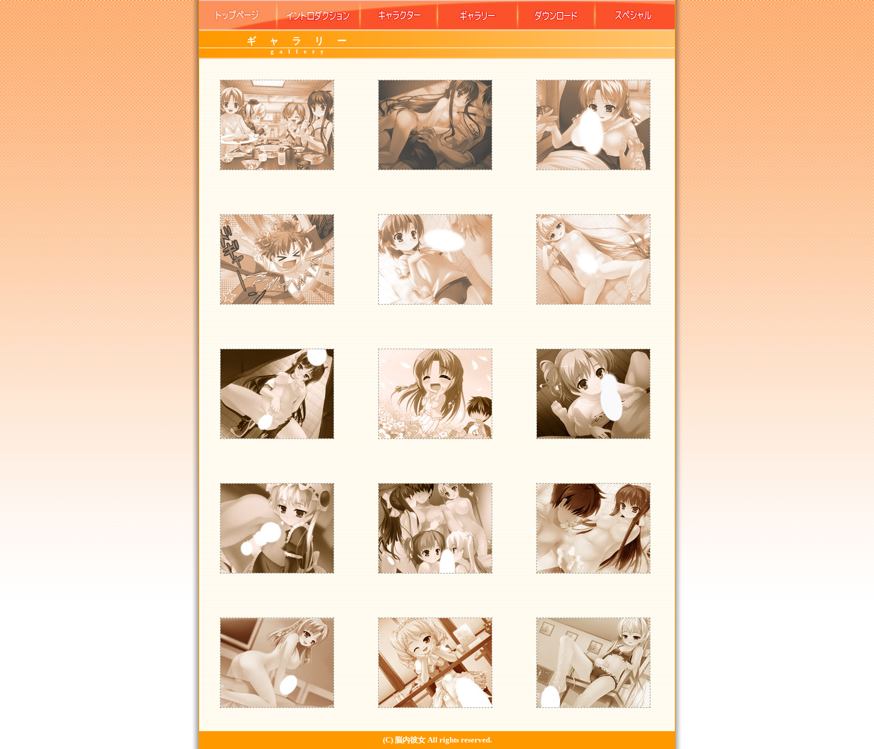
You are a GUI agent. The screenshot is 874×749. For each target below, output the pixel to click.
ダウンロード (556, 15)
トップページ (237, 15)
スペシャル (635, 15)
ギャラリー (477, 15)
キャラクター (398, 15)
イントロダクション (318, 15)
